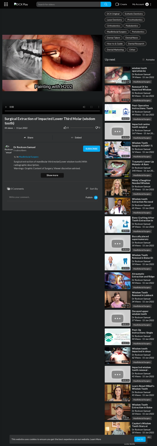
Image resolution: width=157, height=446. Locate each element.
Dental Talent (113, 37)
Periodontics (138, 31)
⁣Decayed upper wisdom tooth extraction (140, 314)
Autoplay (150, 59)
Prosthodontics (134, 19)
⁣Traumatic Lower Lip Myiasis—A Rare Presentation (143, 164)
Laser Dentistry (114, 19)
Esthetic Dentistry (134, 13)
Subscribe (92, 148)
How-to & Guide (115, 43)
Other (132, 49)
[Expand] (6, 4)
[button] (142, 4)
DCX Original (113, 13)
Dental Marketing (115, 49)
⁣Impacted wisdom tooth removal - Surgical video (141, 370)
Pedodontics (132, 25)
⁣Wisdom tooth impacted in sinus (141, 350)
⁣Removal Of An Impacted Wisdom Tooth (141, 89)
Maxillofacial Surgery (116, 31)
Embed (78, 137)
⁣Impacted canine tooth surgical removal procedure (142, 127)
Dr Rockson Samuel (24, 147)
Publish (90, 197)
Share (30, 137)
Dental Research (136, 43)
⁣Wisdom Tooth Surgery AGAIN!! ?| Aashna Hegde (142, 145)
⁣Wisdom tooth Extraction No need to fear (142, 202)
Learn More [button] (95, 439)
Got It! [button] (140, 439)
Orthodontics (113, 25)
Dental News (132, 37)
